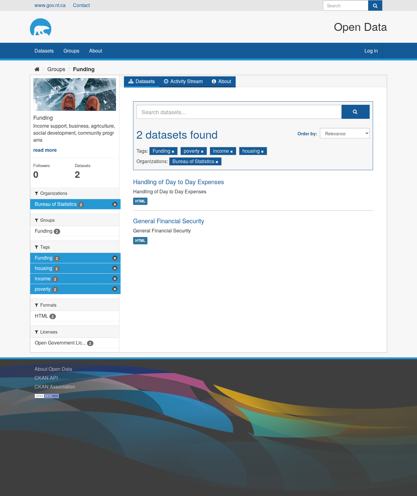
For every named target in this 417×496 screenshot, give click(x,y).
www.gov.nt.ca (50, 5)
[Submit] (375, 5)
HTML (140, 201)
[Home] (37, 69)
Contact (81, 5)
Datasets (44, 50)
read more (45, 149)
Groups (71, 50)
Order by (307, 133)
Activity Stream (186, 81)
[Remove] (173, 151)
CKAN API (46, 377)
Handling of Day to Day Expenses (178, 181)
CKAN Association (54, 386)
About (95, 50)
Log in (371, 50)
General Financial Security (168, 220)
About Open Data (53, 368)
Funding (84, 69)
